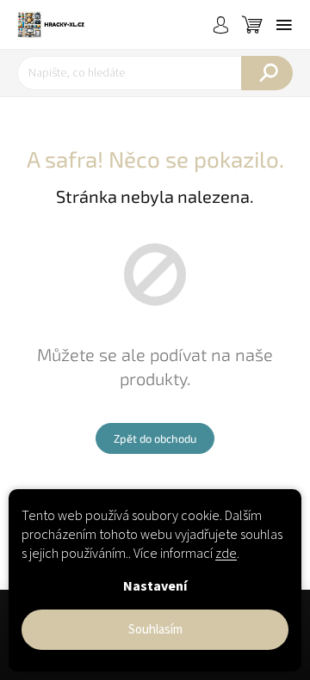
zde (226, 553)
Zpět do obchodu (155, 438)
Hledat (267, 73)
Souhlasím (155, 630)
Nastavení (155, 586)
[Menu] (284, 25)
